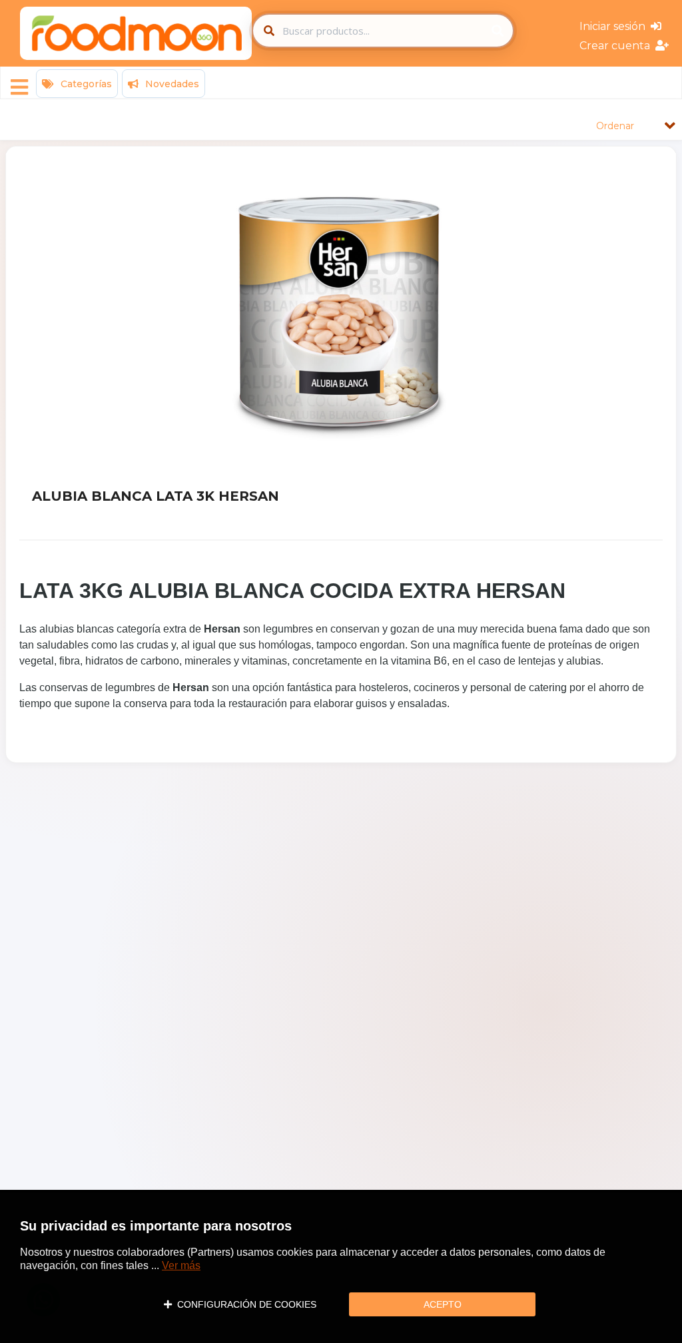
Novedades (171, 84)
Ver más (181, 1265)
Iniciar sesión (615, 26)
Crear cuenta (617, 45)
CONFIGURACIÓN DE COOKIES (244, 1304)
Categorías (85, 84)
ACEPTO (443, 1304)
